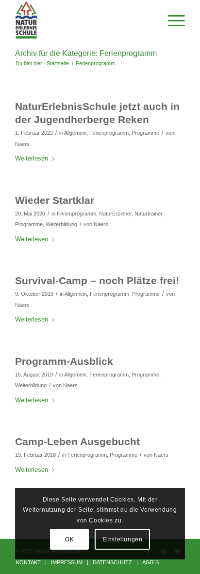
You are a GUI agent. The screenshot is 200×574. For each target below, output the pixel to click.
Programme (145, 133)
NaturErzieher (115, 213)
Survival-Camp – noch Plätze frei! (97, 280)
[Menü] (171, 19)
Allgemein (75, 133)
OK (69, 539)
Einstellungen (122, 539)
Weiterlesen (31, 158)
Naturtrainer (148, 213)
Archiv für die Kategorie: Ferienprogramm (86, 53)
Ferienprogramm (109, 133)
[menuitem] (28, 562)
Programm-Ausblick (64, 361)
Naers (22, 144)
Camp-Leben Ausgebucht (77, 441)
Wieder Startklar (54, 200)
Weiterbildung (61, 224)
